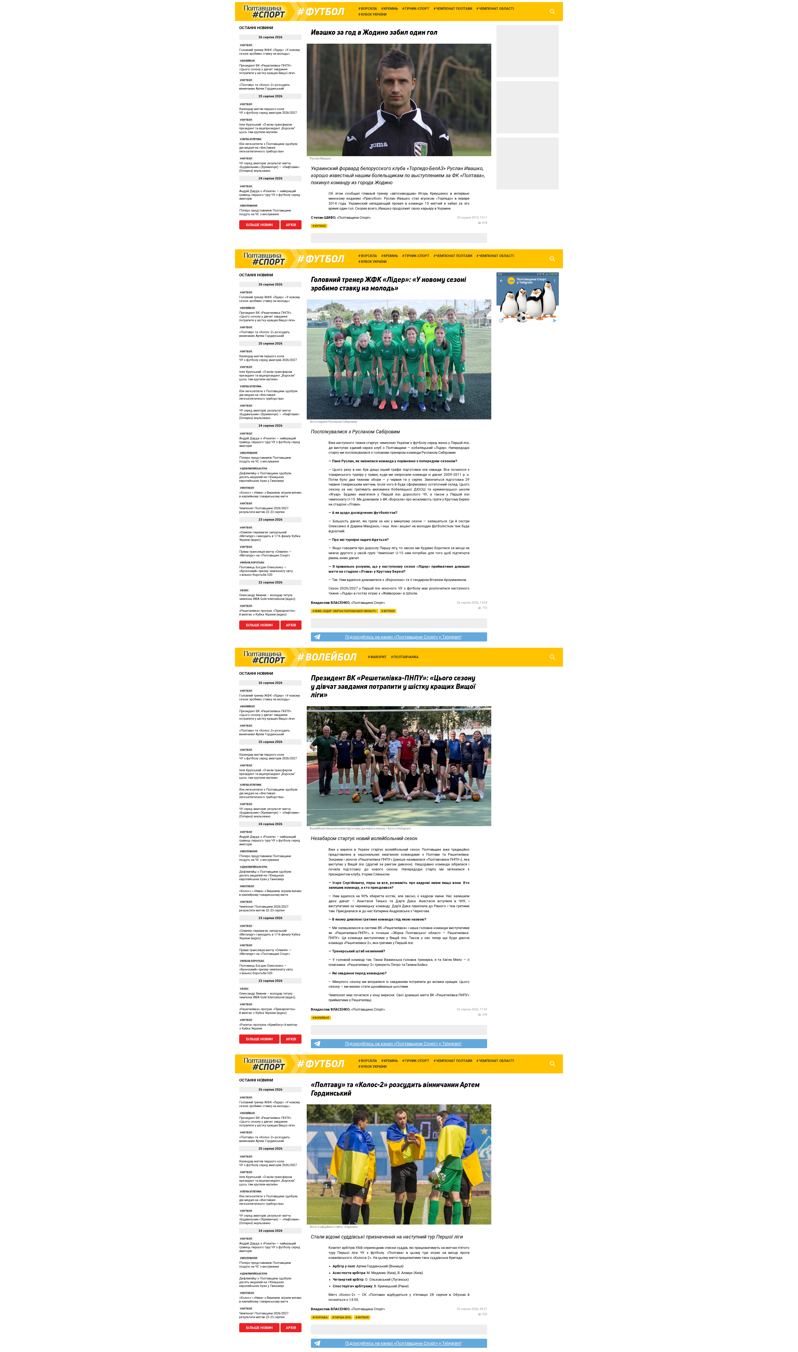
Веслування (249, 205)
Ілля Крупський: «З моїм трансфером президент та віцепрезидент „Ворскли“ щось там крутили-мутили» (267, 128)
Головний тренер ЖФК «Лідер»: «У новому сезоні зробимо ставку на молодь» (269, 52)
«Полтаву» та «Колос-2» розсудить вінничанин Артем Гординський (264, 86)
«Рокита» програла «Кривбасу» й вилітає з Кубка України (268, 1026)
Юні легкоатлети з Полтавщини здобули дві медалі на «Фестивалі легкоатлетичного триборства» (268, 147)
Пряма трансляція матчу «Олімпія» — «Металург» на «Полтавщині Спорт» (265, 553)
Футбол (324, 11)
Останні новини (256, 27)
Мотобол (248, 488)
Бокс (245, 590)
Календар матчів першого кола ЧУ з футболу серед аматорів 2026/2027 (268, 111)
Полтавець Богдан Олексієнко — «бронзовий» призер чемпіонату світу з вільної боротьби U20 (266, 571)
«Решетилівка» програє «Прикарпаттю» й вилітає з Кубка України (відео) (267, 612)
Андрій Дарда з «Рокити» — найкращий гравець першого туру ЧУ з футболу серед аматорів (269, 194)
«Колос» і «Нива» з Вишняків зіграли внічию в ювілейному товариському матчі (270, 494)
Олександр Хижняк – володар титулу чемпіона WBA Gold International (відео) (267, 597)
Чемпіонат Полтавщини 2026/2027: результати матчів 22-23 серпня (264, 510)
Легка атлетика (251, 139)
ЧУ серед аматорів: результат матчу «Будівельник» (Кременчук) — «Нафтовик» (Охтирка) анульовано (269, 167)
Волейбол (248, 60)
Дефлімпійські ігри (254, 468)
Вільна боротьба (253, 562)
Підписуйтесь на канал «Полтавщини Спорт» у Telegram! (403, 636)
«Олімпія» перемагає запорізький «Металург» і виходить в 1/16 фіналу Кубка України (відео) (269, 536)
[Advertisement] (527, 51)
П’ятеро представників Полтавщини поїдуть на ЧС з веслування (265, 212)
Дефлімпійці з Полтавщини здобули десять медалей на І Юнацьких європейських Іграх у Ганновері (265, 477)
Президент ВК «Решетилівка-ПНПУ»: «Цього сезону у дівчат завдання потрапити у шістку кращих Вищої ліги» (267, 69)
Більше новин (259, 225)
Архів (291, 225)
